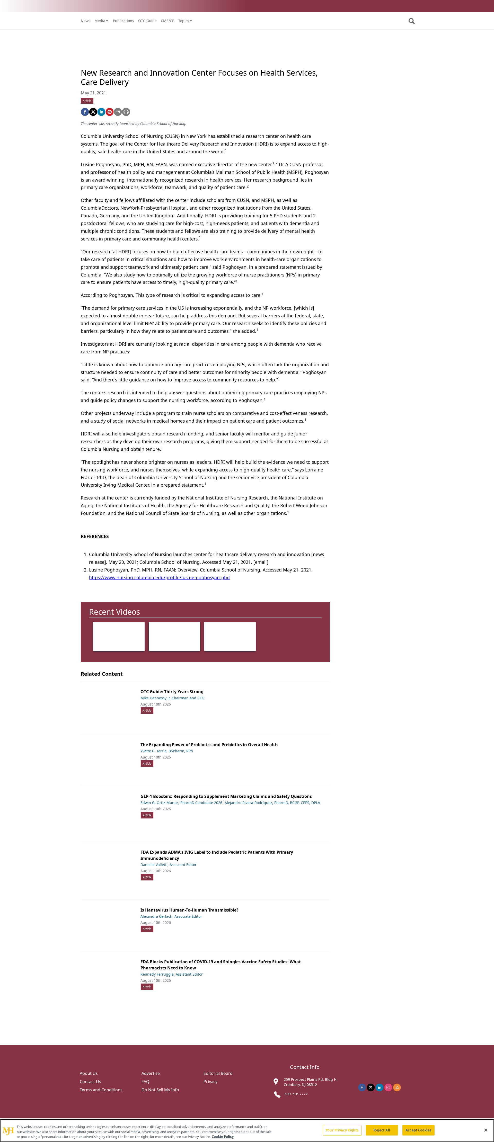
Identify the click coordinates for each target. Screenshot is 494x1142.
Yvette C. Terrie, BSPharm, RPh (166, 750)
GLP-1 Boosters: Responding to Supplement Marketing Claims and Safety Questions (226, 796)
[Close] (485, 1130)
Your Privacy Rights (342, 1130)
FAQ (145, 1081)
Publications (123, 20)
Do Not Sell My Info (160, 1090)
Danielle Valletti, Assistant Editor (168, 864)
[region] (247, 1130)
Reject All (382, 1130)
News (85, 20)
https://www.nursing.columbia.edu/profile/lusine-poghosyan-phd (159, 577)
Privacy (210, 1081)
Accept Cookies (418, 1130)
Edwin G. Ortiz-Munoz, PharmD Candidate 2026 (181, 802)
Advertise (151, 1073)
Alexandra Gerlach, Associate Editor (171, 916)
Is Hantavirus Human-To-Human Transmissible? (189, 910)
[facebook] (85, 112)
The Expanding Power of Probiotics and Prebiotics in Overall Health (209, 744)
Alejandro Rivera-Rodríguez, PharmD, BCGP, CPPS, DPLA (272, 802)
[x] (371, 1087)
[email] (118, 112)
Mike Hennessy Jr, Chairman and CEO (172, 697)
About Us (89, 1073)
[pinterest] (109, 112)
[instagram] (388, 1087)
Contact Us (90, 1081)
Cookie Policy (223, 1136)
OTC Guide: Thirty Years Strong (172, 691)
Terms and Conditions (101, 1090)
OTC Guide (147, 20)
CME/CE (167, 20)
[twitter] (93, 112)
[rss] (397, 1087)
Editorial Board (218, 1073)
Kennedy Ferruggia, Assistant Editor (171, 974)
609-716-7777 (296, 1093)
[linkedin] (101, 112)
